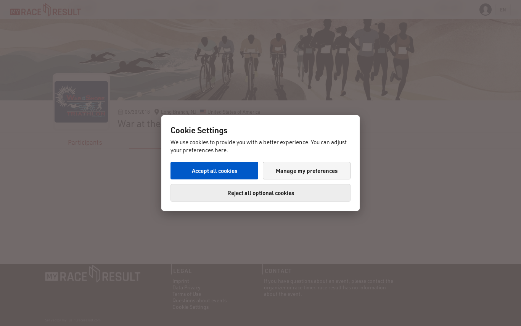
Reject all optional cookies (260, 193)
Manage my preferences (307, 170)
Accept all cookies (214, 170)
